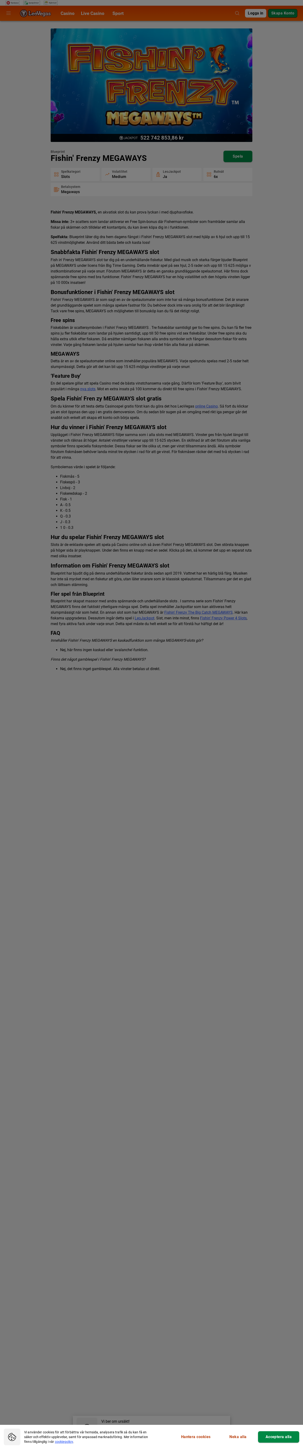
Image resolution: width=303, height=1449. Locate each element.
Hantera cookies (196, 1437)
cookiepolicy (64, 1442)
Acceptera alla (279, 1437)
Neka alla (237, 1437)
